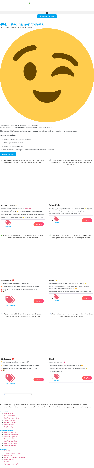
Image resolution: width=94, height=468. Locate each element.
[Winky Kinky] (71, 192)
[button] (47, 12)
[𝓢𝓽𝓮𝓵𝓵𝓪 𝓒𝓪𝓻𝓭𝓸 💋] (23, 271)
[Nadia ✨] (71, 269)
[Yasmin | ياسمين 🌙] (23, 194)
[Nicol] (71, 348)
